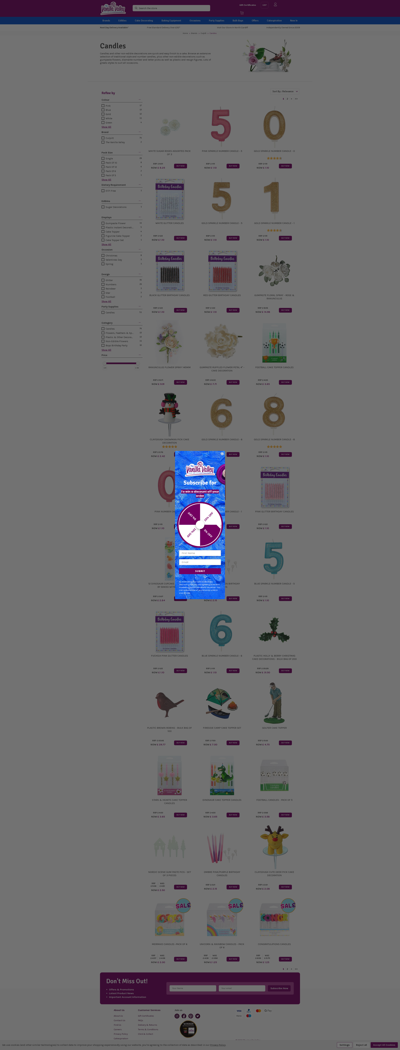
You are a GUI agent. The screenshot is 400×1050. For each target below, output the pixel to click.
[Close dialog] (222, 453)
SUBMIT (200, 571)
